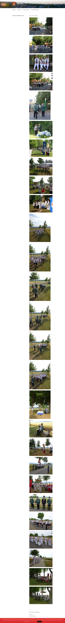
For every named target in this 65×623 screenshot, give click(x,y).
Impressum (30, 614)
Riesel (20, 3)
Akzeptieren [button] (39, 621)
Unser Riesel (19, 9)
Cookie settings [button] (33, 621)
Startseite (13, 9)
